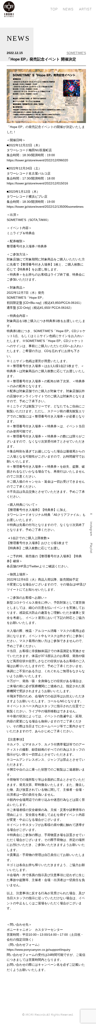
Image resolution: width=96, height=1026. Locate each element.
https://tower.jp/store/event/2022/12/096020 (37, 160)
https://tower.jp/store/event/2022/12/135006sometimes (45, 206)
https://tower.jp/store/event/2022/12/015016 (37, 183)
